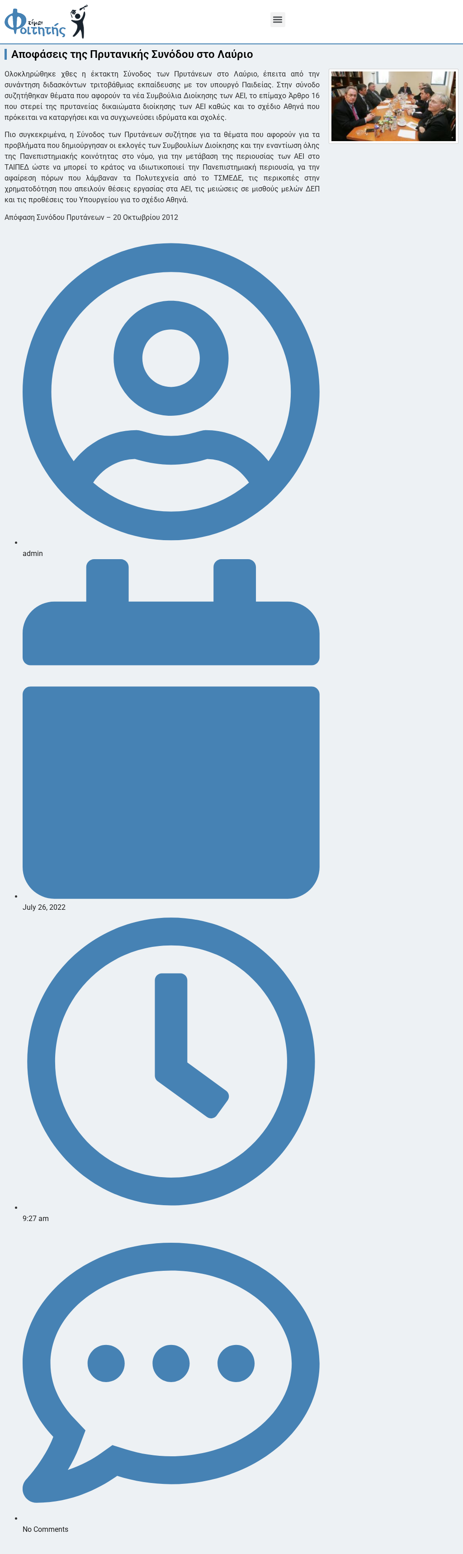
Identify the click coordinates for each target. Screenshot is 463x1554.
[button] (277, 19)
